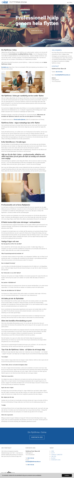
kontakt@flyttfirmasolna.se (62, 75)
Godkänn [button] (67, 475)
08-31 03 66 (59, 71)
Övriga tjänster (56, 454)
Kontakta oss (37, 31)
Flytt (53, 453)
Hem (52, 451)
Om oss (53, 456)
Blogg (53, 458)
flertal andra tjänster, (20, 119)
